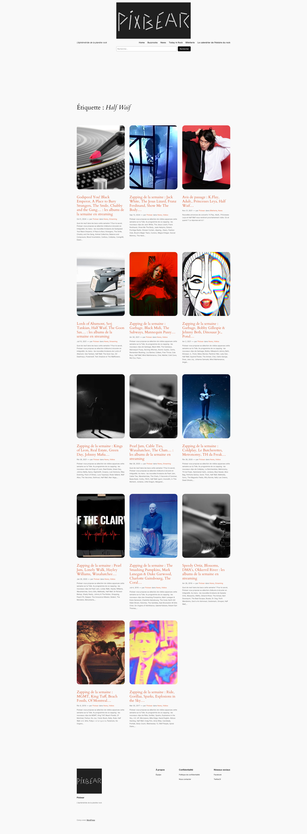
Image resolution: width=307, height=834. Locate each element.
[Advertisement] (153, 73)
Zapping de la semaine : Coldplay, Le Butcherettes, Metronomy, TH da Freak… (204, 450)
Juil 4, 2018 (134, 588)
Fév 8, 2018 (81, 706)
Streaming (113, 219)
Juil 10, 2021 (82, 341)
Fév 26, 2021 (82, 459)
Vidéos (165, 215)
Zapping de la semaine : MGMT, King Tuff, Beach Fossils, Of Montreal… (97, 696)
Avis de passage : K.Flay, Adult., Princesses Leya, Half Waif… (203, 201)
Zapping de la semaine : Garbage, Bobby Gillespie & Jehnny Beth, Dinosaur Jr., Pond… (203, 330)
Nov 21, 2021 (187, 210)
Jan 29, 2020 (82, 579)
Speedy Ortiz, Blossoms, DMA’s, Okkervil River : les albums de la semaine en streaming (203, 572)
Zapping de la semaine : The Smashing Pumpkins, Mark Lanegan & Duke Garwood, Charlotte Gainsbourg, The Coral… (151, 574)
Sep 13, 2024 (135, 215)
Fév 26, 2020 (187, 459)
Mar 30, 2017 (135, 706)
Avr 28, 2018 (187, 583)
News (106, 219)
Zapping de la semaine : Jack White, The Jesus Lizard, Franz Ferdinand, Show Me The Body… (153, 203)
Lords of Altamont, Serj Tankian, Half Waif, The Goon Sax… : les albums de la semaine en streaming (100, 330)
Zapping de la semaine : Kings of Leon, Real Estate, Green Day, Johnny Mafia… (100, 450)
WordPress (91, 820)
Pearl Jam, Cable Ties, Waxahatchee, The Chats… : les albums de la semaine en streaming (151, 452)
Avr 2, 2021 (186, 341)
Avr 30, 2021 (134, 337)
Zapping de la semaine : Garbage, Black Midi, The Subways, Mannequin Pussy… (152, 328)
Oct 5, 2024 (81, 219)
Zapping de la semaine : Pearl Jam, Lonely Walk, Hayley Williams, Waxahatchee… (99, 570)
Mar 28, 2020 (135, 464)
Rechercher (184, 49)
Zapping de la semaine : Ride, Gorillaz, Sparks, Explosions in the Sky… (152, 696)
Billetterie (213, 210)
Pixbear (96, 219)
